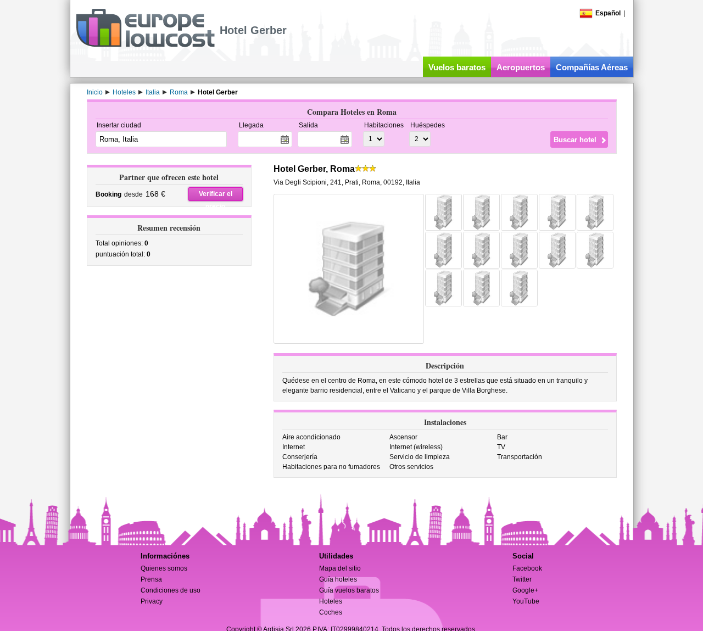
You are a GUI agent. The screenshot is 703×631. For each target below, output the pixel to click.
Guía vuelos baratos (349, 590)
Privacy (152, 601)
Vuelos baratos (457, 67)
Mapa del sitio (340, 568)
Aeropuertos (520, 67)
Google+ (525, 590)
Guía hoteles (338, 579)
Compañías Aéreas (592, 67)
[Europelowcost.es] (145, 45)
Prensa (151, 579)
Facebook (527, 568)
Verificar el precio (215, 195)
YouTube (525, 601)
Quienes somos (164, 568)
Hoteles (330, 601)
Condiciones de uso (170, 590)
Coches (330, 612)
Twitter (522, 579)
